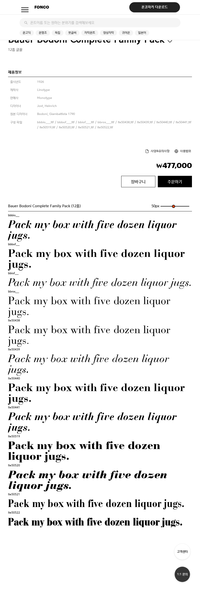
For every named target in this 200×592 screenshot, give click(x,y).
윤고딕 (27, 33)
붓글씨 (72, 33)
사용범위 (185, 151)
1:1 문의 (182, 574)
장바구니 (138, 181)
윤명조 (43, 33)
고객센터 (182, 552)
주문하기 (175, 181)
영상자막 (108, 33)
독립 (57, 33)
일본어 (142, 33)
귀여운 (126, 33)
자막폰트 (89, 33)
